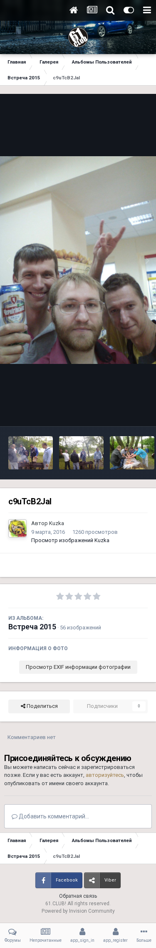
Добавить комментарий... (53, 816)
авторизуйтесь (105, 775)
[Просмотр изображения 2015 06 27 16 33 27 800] (132, 452)
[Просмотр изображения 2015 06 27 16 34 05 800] (30, 452)
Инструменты (120, 411)
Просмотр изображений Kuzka (70, 540)
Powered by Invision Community (78, 911)
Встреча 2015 (32, 626)
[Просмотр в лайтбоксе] (78, 260)
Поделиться (41, 706)
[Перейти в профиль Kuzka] (17, 528)
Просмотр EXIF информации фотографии (78, 667)
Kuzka (56, 523)
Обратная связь (78, 896)
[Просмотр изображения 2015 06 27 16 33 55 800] (81, 452)
